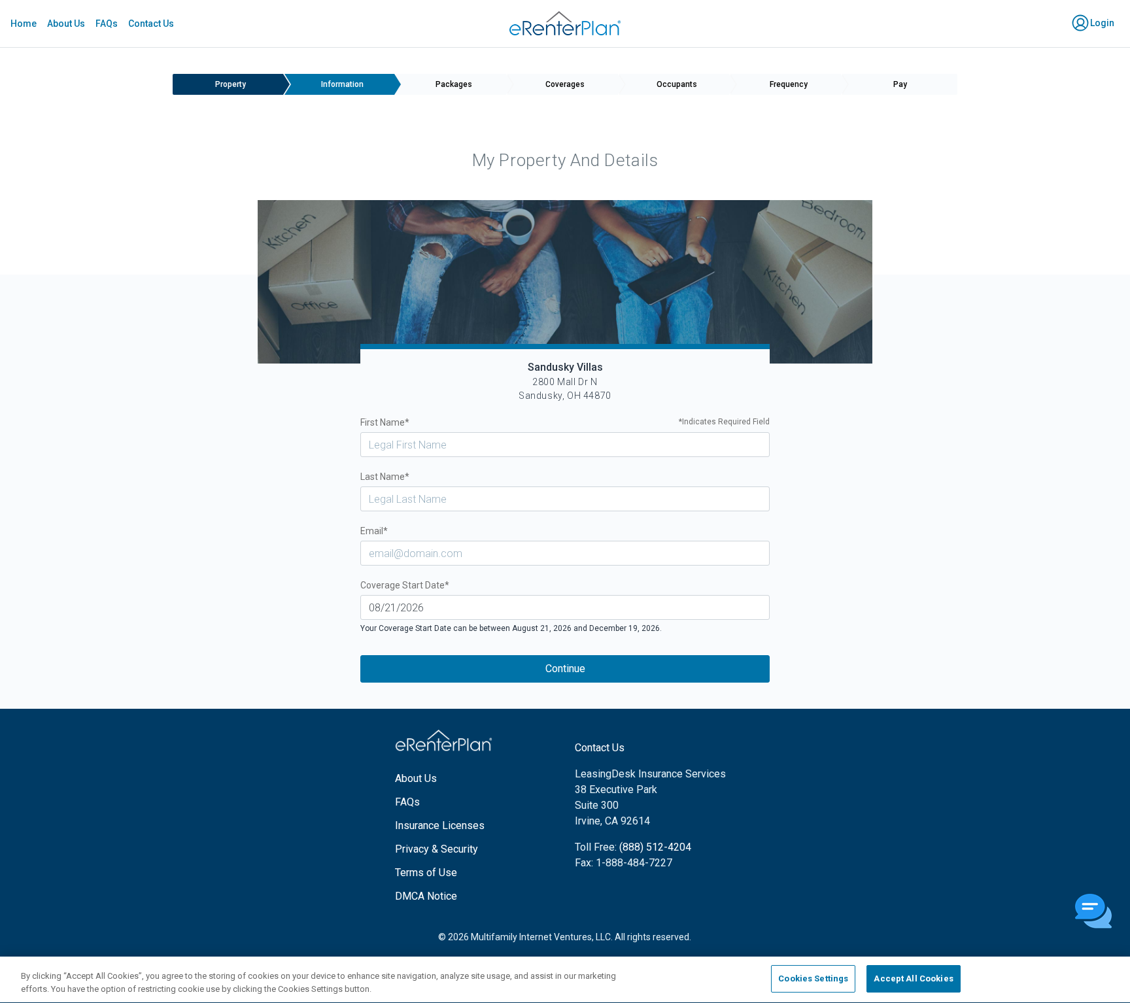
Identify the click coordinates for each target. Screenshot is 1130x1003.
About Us (66, 23)
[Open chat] (1093, 912)
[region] (565, 980)
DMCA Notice (426, 896)
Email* (374, 531)
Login (1101, 23)
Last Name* (384, 476)
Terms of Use (426, 872)
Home (23, 23)
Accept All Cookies (913, 978)
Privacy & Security (436, 849)
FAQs (106, 23)
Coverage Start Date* (404, 585)
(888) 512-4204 (655, 847)
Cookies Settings (813, 978)
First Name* (565, 422)
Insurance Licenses (440, 825)
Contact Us (151, 23)
